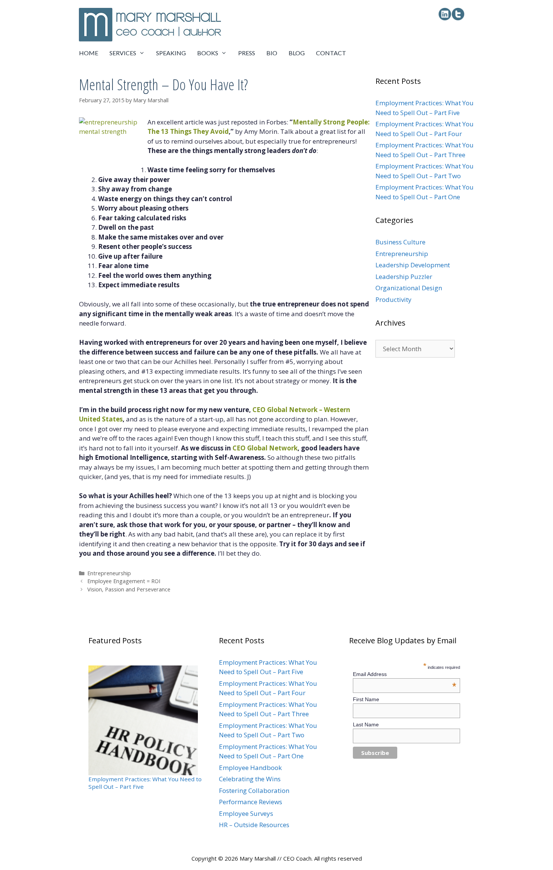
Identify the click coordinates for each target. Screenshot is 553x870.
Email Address (405, 674)
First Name (366, 699)
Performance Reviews (250, 801)
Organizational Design (408, 287)
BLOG (297, 52)
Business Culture (400, 242)
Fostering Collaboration (254, 790)
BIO (271, 52)
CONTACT (331, 52)
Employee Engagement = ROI (123, 581)
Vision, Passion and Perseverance (128, 589)
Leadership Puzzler (403, 276)
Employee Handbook (250, 767)
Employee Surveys (246, 813)
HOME (88, 52)
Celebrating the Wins (250, 779)
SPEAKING (171, 52)
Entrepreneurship (109, 573)
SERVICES (122, 52)
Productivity (393, 299)
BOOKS (207, 52)
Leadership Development (412, 265)
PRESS (246, 52)
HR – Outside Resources (254, 824)
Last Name (366, 724)
